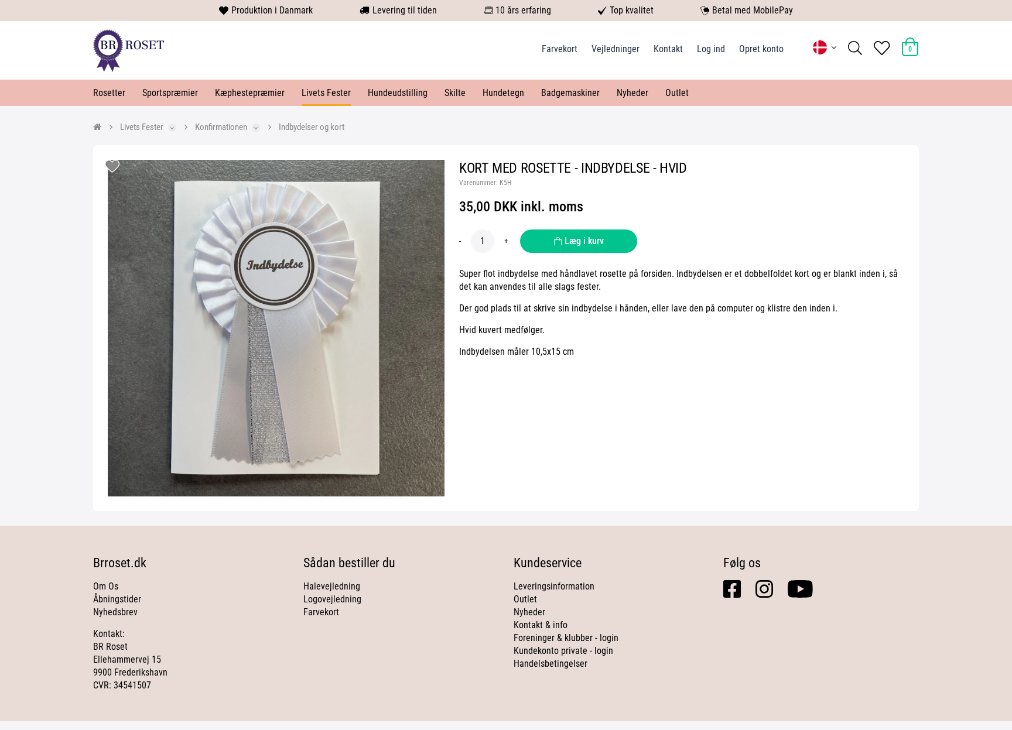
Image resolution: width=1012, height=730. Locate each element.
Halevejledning (331, 586)
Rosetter (109, 92)
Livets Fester (326, 92)
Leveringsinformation (554, 586)
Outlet (677, 92)
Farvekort (559, 48)
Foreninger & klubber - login (566, 637)
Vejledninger (616, 48)
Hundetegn (503, 92)
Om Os (105, 586)
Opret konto (761, 48)
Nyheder (632, 92)
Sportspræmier (170, 92)
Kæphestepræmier (250, 92)
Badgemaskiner (570, 92)
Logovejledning (332, 599)
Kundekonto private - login (563, 650)
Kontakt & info (540, 624)
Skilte (455, 92)
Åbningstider (117, 599)
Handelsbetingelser (550, 663)
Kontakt (668, 48)
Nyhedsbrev (115, 612)
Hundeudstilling (398, 92)
